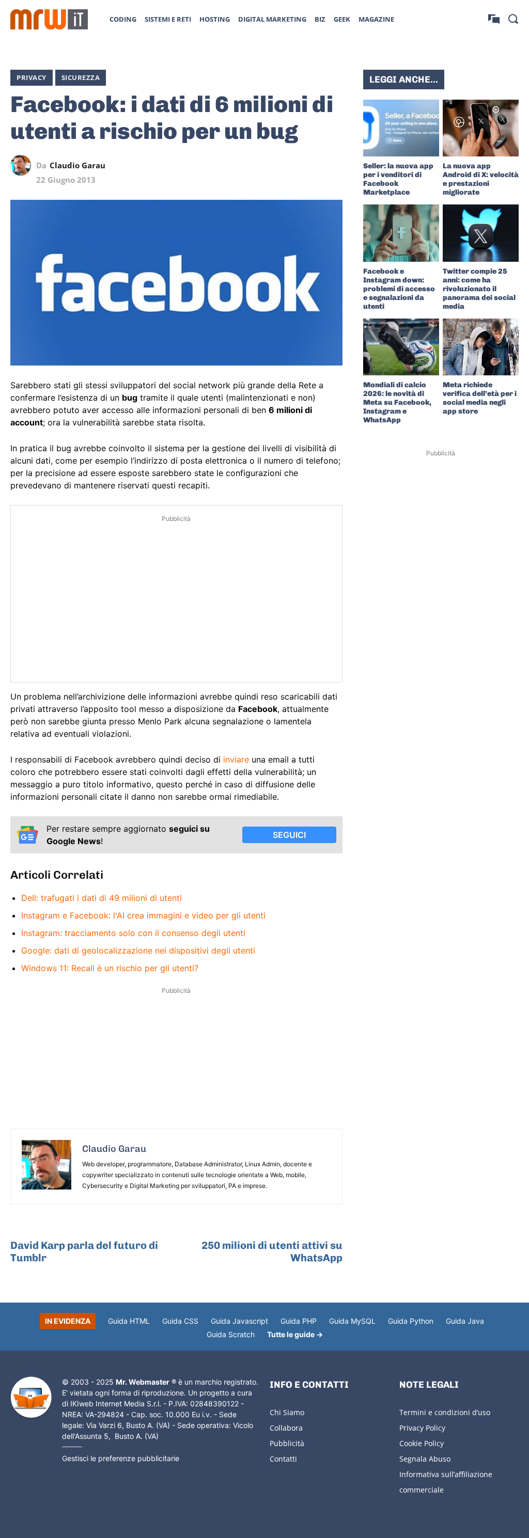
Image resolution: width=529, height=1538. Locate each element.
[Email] (332, 165)
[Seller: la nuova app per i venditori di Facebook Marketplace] (401, 128)
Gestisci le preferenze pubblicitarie (120, 1458)
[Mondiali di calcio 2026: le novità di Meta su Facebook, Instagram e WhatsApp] (401, 347)
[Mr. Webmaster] (31, 1397)
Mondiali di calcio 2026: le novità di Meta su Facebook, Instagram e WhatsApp (397, 402)
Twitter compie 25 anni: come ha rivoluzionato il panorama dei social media (479, 289)
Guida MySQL (352, 1321)
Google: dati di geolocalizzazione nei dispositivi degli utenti (138, 950)
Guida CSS (180, 1321)
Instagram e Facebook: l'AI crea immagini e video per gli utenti (143, 915)
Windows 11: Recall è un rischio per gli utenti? (109, 968)
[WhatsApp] (284, 165)
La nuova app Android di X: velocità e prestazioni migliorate (481, 179)
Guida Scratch (231, 1334)
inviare (236, 759)
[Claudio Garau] (23, 165)
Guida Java (465, 1321)
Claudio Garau (77, 165)
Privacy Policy (422, 1428)
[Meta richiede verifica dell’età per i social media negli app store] (481, 347)
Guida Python (410, 1321)
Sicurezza (80, 77)
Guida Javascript (239, 1321)
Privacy (31, 77)
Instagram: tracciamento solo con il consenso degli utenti (133, 933)
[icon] (494, 18)
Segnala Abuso (424, 1459)
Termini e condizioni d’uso (444, 1412)
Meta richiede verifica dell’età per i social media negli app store (480, 398)
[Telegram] (308, 165)
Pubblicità (287, 1443)
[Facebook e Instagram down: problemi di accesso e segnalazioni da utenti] (401, 232)
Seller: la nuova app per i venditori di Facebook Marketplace (398, 179)
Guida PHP (299, 1321)
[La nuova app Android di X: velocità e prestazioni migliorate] (481, 128)
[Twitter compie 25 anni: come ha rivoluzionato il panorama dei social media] (481, 232)
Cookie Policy (421, 1443)
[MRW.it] (49, 19)
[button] (513, 18)
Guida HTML (129, 1321)
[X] (237, 165)
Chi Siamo (287, 1412)
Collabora (286, 1428)
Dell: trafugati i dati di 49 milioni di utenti (101, 898)
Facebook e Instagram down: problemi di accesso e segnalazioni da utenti (399, 289)
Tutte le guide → (295, 1334)
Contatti (283, 1459)
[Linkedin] (261, 165)
